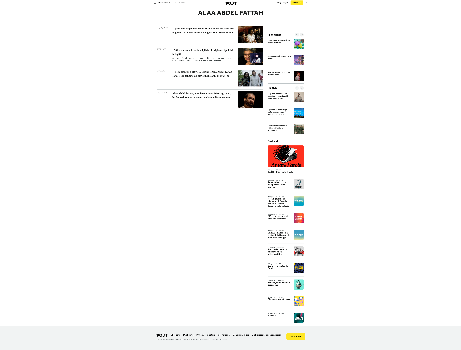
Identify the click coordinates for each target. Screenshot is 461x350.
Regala (286, 3)
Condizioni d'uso (241, 334)
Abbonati (296, 2)
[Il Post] (230, 3)
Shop (279, 3)
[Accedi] (306, 2)
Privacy (200, 334)
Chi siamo (175, 334)
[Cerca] (179, 2)
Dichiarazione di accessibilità (266, 334)
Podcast (172, 3)
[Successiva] (302, 35)
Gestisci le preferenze (218, 334)
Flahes (273, 87)
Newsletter (163, 3)
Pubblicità (188, 334)
